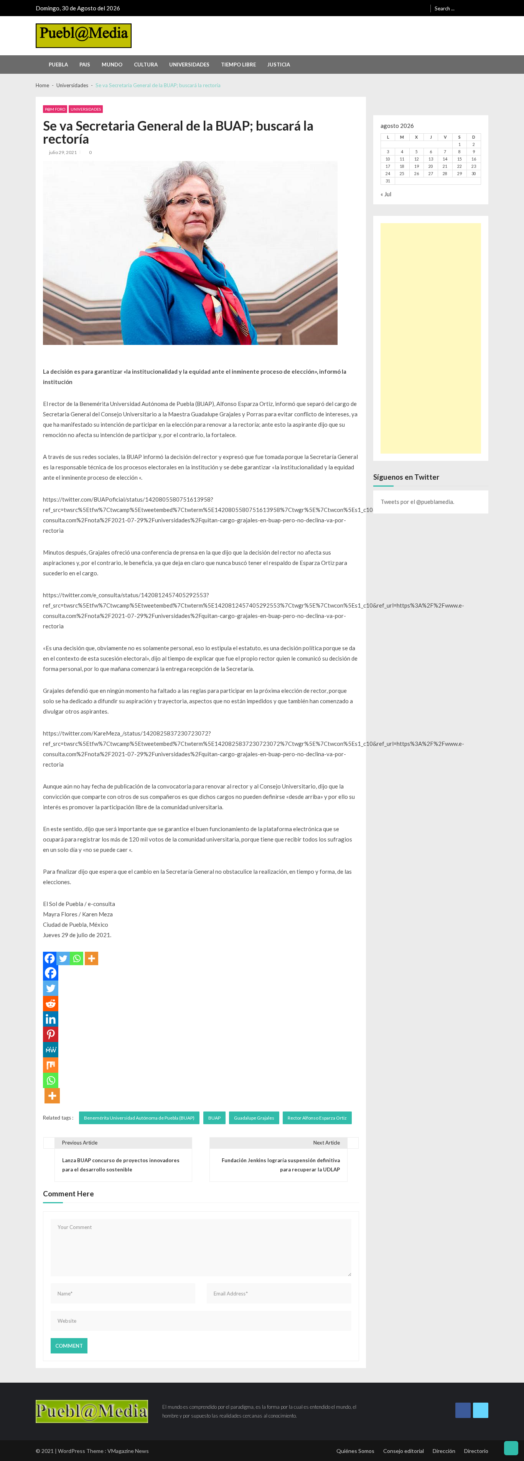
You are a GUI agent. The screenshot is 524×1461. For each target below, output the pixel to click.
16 (473, 159)
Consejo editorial (403, 1451)
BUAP (214, 1118)
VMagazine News (128, 1451)
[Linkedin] (50, 1019)
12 (416, 159)
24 (388, 173)
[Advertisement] (431, 338)
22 (459, 166)
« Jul (386, 193)
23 (473, 166)
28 (445, 173)
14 (445, 159)
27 (430, 173)
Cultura (146, 64)
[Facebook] (49, 958)
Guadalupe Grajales (254, 1118)
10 (388, 159)
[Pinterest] (50, 1034)
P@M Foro (55, 109)
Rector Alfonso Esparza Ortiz (317, 1118)
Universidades (189, 64)
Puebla (58, 64)
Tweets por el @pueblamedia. (417, 501)
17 (388, 166)
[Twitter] (63, 958)
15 (459, 159)
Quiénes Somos (355, 1451)
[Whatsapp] (76, 958)
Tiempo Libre (238, 64)
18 (402, 166)
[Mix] (50, 1065)
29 (459, 173)
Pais (84, 64)
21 (445, 166)
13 (430, 159)
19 (416, 166)
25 (402, 173)
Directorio (476, 1451)
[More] (91, 958)
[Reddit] (50, 1003)
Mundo (112, 64)
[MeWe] (50, 1049)
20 (430, 166)
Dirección (444, 1451)
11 (402, 159)
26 (416, 173)
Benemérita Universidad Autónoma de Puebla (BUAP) (139, 1118)
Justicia (278, 64)
